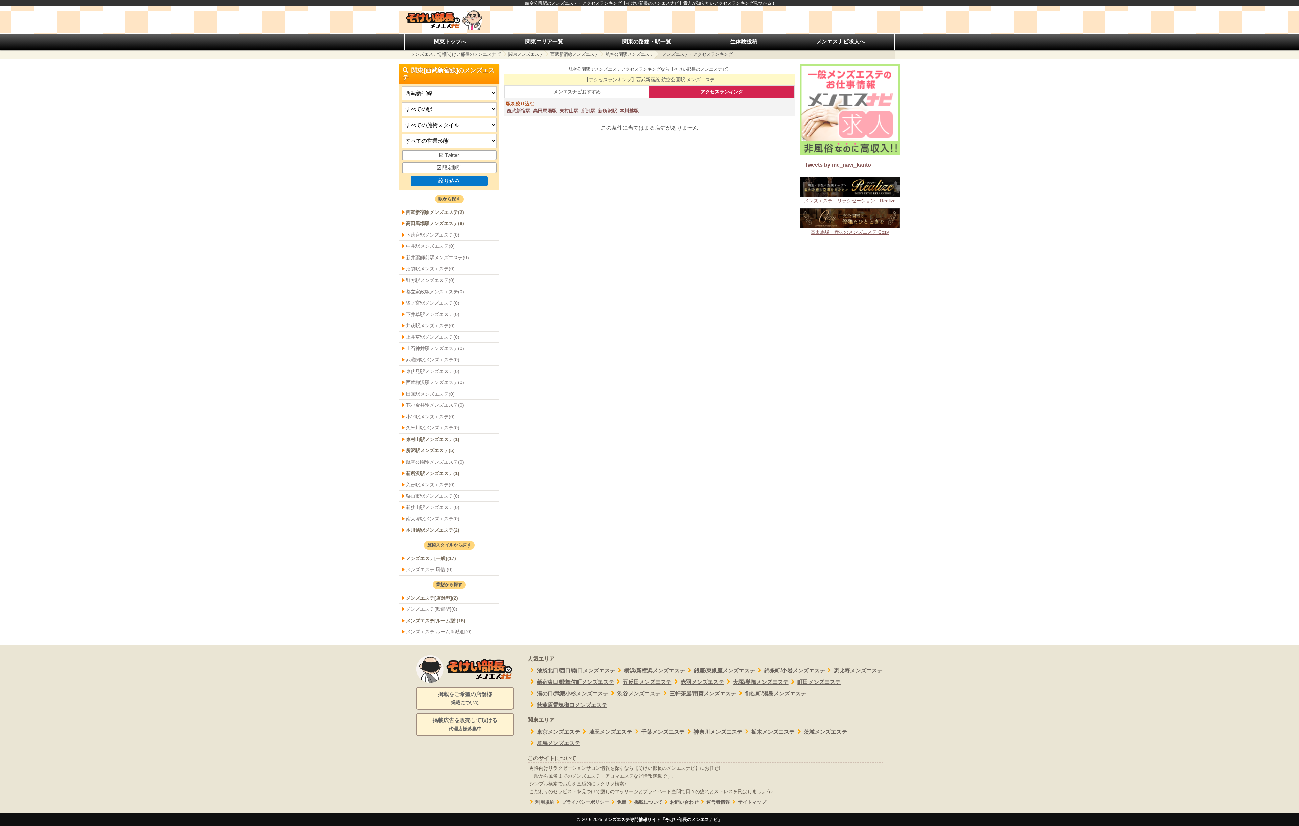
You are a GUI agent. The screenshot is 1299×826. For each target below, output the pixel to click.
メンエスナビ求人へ (840, 41)
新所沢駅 (607, 110)
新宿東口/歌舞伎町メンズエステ (575, 682)
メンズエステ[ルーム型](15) (435, 620)
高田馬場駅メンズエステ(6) (435, 223)
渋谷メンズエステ (639, 693)
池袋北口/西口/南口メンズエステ (576, 670)
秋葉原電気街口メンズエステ (572, 705)
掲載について (648, 802)
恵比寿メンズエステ (858, 670)
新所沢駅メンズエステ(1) (432, 473)
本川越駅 (629, 110)
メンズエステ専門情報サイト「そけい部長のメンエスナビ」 (662, 819)
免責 (621, 802)
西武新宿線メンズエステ (574, 54)
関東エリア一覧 (544, 41)
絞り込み (449, 181)
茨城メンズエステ (825, 732)
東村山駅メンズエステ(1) (432, 439)
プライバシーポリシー (585, 802)
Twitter (451, 155)
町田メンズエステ (819, 682)
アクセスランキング (722, 91)
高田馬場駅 (545, 110)
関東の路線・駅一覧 (646, 41)
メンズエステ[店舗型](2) (432, 598)
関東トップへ (450, 41)
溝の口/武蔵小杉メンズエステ (573, 693)
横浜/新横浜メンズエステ (654, 670)
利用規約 (544, 802)
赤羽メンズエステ (702, 682)
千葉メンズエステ (663, 732)
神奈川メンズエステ (718, 732)
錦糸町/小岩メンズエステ (794, 670)
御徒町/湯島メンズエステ (775, 693)
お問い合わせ (684, 802)
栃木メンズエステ (773, 732)
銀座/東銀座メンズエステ (724, 670)
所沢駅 (588, 110)
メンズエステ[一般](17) (431, 558)
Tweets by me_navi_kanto (838, 165)
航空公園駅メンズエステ (630, 54)
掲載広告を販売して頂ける (465, 724)
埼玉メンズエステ (610, 732)
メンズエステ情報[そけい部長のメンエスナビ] (456, 54)
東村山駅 (569, 110)
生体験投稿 (743, 41)
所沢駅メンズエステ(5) (430, 450)
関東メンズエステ (526, 54)
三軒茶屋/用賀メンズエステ (703, 693)
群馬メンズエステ (558, 743)
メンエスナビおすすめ (577, 91)
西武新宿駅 (518, 110)
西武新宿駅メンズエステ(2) (435, 212)
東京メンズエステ (558, 732)
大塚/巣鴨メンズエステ (761, 682)
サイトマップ (752, 802)
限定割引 (451, 167)
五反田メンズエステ (647, 682)
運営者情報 (718, 802)
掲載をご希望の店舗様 (465, 698)
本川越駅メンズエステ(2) (432, 530)
